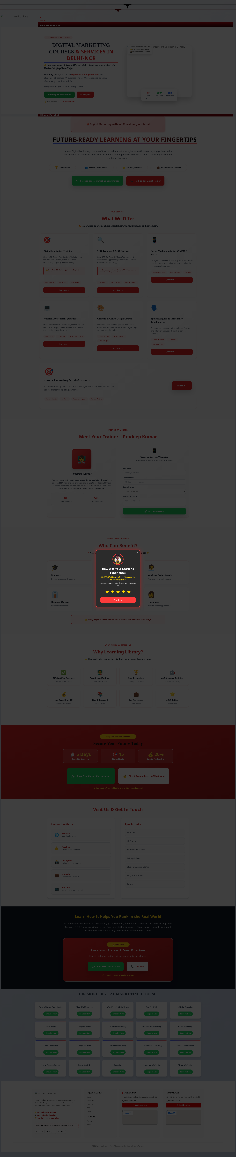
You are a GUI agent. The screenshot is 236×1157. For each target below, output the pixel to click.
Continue (118, 600)
